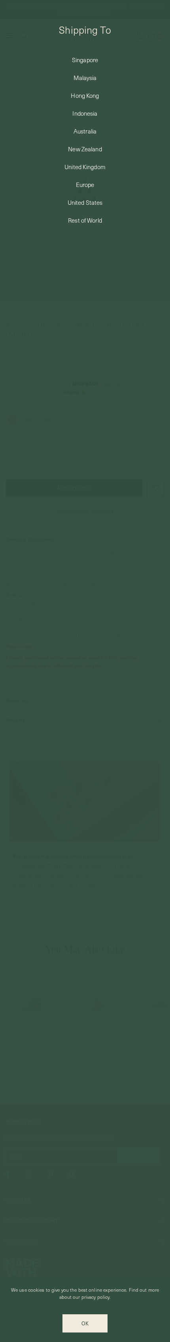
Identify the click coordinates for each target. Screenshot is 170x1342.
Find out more (144, 1290)
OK (85, 1323)
